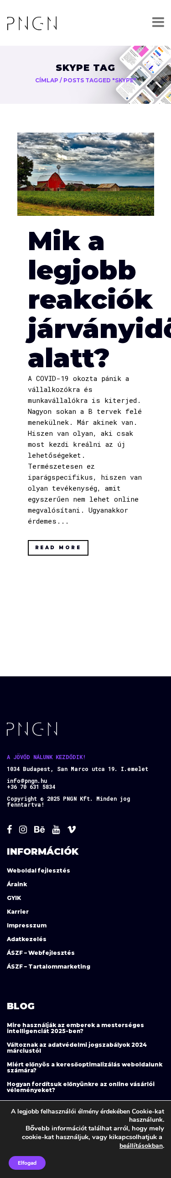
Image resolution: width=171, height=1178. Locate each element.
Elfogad (27, 1163)
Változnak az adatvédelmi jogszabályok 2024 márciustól (77, 1048)
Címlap (46, 80)
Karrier (18, 912)
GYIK (14, 898)
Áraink (17, 884)
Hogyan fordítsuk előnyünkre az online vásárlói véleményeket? (81, 1087)
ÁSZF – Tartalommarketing (48, 966)
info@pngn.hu (27, 780)
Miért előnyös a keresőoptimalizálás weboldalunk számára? (84, 1067)
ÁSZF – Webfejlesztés (41, 953)
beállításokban (141, 1145)
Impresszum (27, 925)
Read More (58, 548)
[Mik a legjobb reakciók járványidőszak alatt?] (85, 174)
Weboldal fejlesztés (38, 870)
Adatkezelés (27, 939)
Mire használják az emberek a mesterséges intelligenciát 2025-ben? (75, 1028)
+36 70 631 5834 (31, 786)
